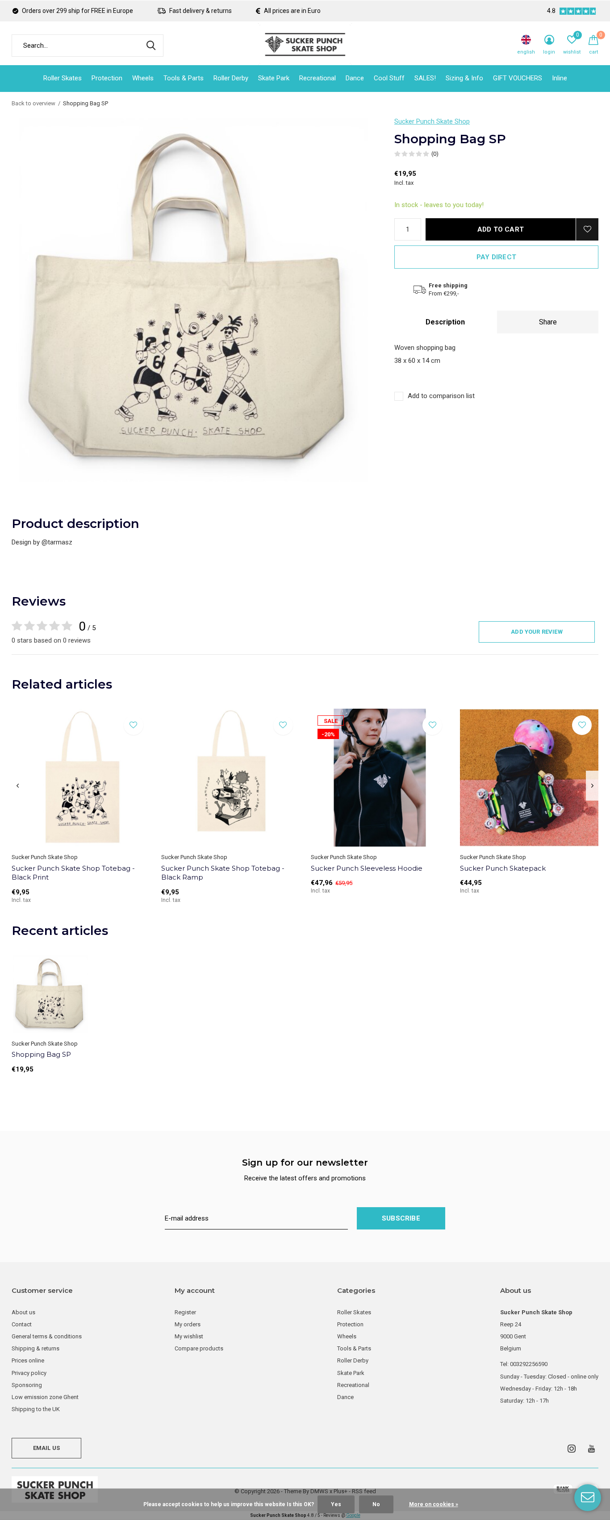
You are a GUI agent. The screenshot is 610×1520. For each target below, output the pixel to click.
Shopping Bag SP (41, 1054)
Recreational (317, 78)
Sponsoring (27, 1385)
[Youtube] (591, 1448)
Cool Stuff (389, 78)
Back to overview (33, 103)
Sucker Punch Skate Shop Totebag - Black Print (73, 873)
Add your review (537, 631)
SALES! (425, 78)
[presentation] (17, 786)
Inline (559, 78)
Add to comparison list (441, 396)
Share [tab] (548, 322)
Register (185, 1312)
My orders (188, 1324)
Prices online (28, 1360)
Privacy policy (29, 1373)
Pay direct (496, 257)
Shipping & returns (35, 1348)
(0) (435, 153)
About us (23, 1312)
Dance (355, 78)
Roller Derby (230, 78)
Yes (336, 1504)
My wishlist (189, 1336)
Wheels (143, 78)
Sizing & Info (464, 78)
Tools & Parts (183, 78)
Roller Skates (62, 78)
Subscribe (401, 1218)
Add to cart (500, 229)
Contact (22, 1324)
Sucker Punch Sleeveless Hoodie (366, 868)
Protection (107, 78)
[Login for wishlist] (587, 229)
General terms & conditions (47, 1336)
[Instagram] (572, 1448)
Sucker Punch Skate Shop (432, 121)
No (376, 1504)
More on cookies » (433, 1504)
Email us (46, 1448)
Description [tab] (445, 322)
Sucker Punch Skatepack (503, 868)
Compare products (199, 1348)
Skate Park (273, 78)
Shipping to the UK (36, 1409)
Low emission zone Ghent (45, 1397)
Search (150, 45)
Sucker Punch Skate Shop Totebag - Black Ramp (222, 873)
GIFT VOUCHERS (517, 78)
